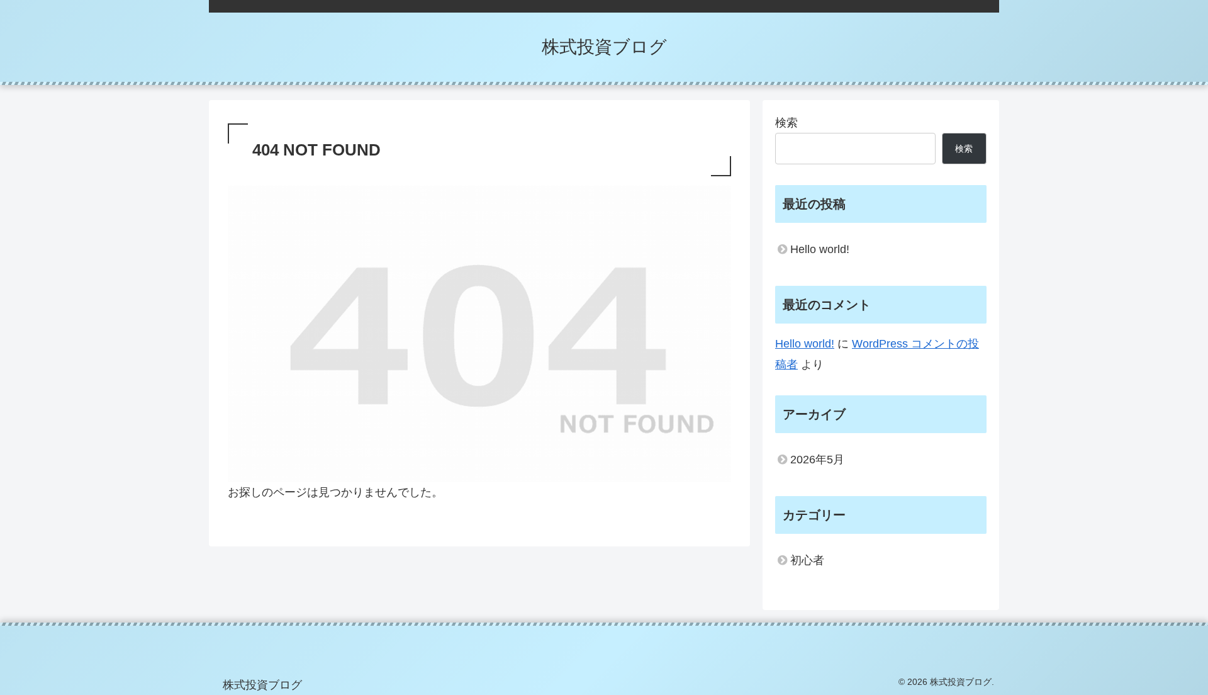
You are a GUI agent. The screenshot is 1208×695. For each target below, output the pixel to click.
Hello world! (819, 249)
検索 (786, 122)
